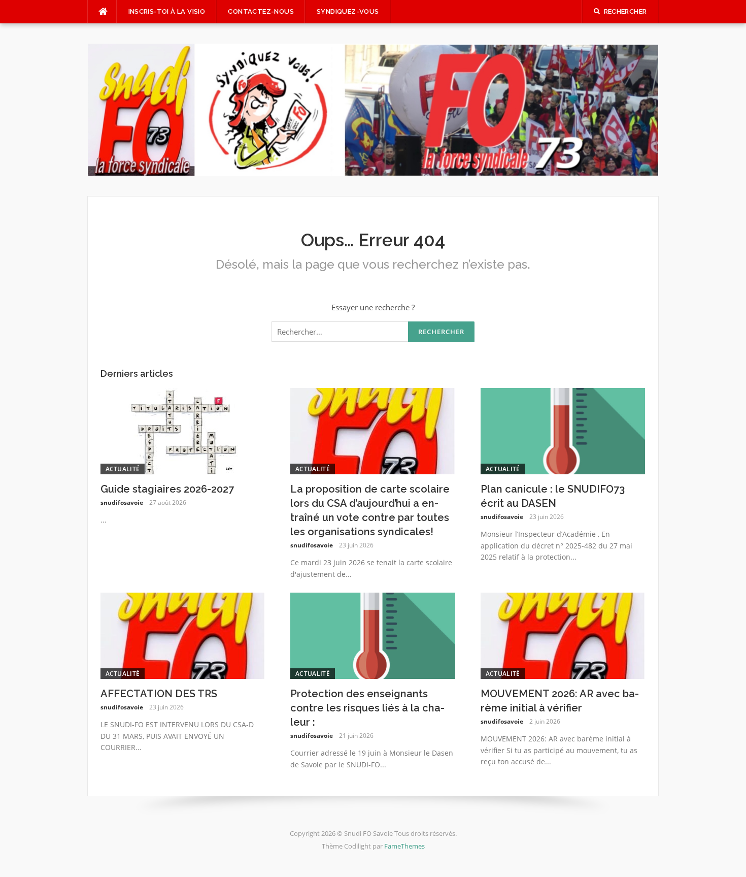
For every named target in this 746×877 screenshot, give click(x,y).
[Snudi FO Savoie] (373, 109)
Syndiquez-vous (348, 11)
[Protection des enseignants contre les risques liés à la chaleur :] (372, 635)
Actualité (123, 469)
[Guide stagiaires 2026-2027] (182, 430)
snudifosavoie (121, 502)
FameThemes (404, 846)
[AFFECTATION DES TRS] (182, 635)
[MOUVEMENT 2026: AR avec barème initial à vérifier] (563, 635)
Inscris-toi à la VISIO (167, 11)
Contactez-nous (261, 11)
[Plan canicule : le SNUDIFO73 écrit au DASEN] (563, 430)
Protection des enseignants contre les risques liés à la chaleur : (367, 708)
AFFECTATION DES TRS (158, 694)
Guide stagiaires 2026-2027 (167, 489)
